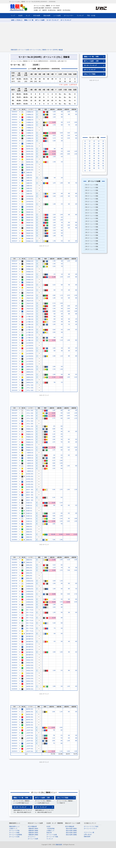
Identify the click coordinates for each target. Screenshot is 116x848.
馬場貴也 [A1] (29, 429)
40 (103, 153)
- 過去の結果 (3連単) (71, 828)
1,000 (61, 214)
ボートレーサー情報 (52, 836)
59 (94, 163)
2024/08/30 (14, 489)
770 (69, 125)
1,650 (54, 306)
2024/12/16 (14, 342)
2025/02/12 (14, 196)
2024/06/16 (14, 631)
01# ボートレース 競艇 (91, 184)
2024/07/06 (14, 596)
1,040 (61, 516)
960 (69, 670)
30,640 (53, 602)
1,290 (54, 298)
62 (85, 166)
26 (85, 148)
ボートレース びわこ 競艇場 (38, 49)
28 (94, 148)
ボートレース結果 (33, 838)
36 (85, 153)
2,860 (75, 122)
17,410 (53, 377)
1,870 (54, 183)
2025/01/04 (14, 337)
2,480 (61, 447)
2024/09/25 (14, 452)
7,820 (68, 132)
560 (76, 111)
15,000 (53, 340)
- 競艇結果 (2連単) (33, 832)
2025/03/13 (14, 127)
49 (94, 158)
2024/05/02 (14, 719)
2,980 (68, 311)
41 (85, 156)
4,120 (61, 502)
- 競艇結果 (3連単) (33, 828)
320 (76, 204)
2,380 (75, 311)
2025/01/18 (14, 287)
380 (62, 148)
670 (62, 151)
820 (54, 319)
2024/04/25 (14, 740)
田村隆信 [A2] (29, 238)
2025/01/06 (14, 329)
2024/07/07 (14, 591)
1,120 (53, 434)
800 (61, 410)
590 (69, 183)
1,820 (61, 521)
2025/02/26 (14, 164)
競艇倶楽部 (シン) (14, 826)
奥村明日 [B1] (29, 683)
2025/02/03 (14, 220)
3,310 (54, 284)
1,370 (53, 450)
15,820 (61, 377)
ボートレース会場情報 (15, 834)
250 (69, 319)
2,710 (75, 594)
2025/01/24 (14, 274)
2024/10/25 (14, 421)
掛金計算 (49, 832)
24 (98, 146)
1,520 (54, 117)
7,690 (53, 539)
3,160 (68, 521)
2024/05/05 (14, 689)
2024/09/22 (14, 465)
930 (54, 350)
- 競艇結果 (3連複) (33, 830)
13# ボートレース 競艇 (91, 218)
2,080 (54, 366)
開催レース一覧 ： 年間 (21, 797)
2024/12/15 (14, 345)
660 (76, 340)
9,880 (53, 428)
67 (85, 168)
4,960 (54, 295)
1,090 (68, 329)
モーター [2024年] (52, 49)
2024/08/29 (14, 492)
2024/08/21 (14, 513)
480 (76, 193)
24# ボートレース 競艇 (91, 249)
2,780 (54, 162)
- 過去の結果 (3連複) (71, 830)
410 (62, 263)
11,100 (53, 277)
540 (55, 177)
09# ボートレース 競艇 (91, 207)
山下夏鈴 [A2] (29, 316)
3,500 (68, 151)
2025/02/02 (14, 225)
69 (94, 168)
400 (61, 513)
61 (103, 163)
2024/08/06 (14, 523)
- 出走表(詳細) (51, 828)
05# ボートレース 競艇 (91, 196)
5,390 (54, 111)
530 (62, 135)
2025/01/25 (14, 269)
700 (69, 284)
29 (98, 148)
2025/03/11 (14, 138)
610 (62, 156)
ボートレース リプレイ (90, 828)
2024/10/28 (14, 390)
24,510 (54, 132)
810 (62, 329)
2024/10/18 (14, 434)
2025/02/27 (14, 159)
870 (54, 426)
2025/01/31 (14, 233)
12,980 (53, 521)
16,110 (53, 751)
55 (98, 161)
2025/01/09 (14, 316)
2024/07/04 (14, 604)
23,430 (53, 502)
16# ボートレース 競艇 (91, 227)
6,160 (53, 497)
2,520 (54, 220)
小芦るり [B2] (29, 385)
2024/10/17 (14, 439)
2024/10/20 (14, 428)
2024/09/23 (14, 460)
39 (98, 153)
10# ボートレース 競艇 (91, 210)
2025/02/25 (14, 167)
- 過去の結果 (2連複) (71, 834)
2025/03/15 (14, 117)
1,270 (75, 418)
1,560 (53, 436)
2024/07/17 (14, 575)
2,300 (54, 356)
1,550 (54, 114)
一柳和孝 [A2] (29, 452)
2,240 (61, 518)
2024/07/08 (14, 586)
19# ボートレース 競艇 (91, 235)
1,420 (75, 151)
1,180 (61, 196)
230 (62, 316)
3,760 (54, 369)
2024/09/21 (14, 468)
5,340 (54, 623)
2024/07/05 (14, 602)
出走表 (48, 826)
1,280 (54, 235)
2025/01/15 (14, 303)
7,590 (68, 570)
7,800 (53, 516)
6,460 (53, 489)
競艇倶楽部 (14, 49)
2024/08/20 (14, 518)
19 (98, 143)
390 (69, 313)
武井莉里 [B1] (29, 196)
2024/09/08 (14, 473)
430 (69, 214)
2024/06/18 (14, 623)
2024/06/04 (14, 633)
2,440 (54, 196)
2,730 (54, 125)
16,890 (53, 594)
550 (76, 114)
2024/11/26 (14, 377)
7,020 (68, 135)
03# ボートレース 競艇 (91, 190)
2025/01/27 (14, 241)
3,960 (53, 463)
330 (62, 348)
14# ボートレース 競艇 (91, 221)
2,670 (68, 295)
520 (61, 458)
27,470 (75, 534)
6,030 (75, 602)
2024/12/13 (14, 353)
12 (19, 188)
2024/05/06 (14, 683)
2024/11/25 (14, 379)
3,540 (61, 602)
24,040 (60, 534)
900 (62, 117)
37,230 (53, 447)
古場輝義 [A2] (29, 111)
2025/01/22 (14, 282)
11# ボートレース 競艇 (91, 212)
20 (103, 143)
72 (85, 170)
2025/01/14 (14, 306)
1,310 (54, 227)
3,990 (54, 686)
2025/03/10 (14, 140)
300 (62, 111)
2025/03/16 (14, 111)
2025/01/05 (14, 335)
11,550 (53, 415)
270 (62, 290)
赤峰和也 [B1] (29, 366)
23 (94, 146)
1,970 (53, 442)
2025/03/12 (14, 132)
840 (62, 193)
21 (85, 146)
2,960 (53, 518)
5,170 (54, 138)
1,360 (54, 324)
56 (103, 161)
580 (76, 313)
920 (54, 313)
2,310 (54, 230)
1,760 (54, 263)
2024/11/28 (14, 366)
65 (98, 166)
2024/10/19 (14, 431)
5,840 (68, 594)
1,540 (75, 154)
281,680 (53, 534)
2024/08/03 (14, 534)
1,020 (53, 468)
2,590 (53, 711)
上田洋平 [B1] (29, 727)
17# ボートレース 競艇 (91, 229)
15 (103, 141)
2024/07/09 (14, 580)
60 (98, 163)
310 (62, 138)
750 (62, 222)
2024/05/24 (14, 667)
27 (89, 148)
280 (69, 612)
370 (62, 162)
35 (103, 151)
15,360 (54, 154)
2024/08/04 (14, 531)
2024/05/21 (14, 678)
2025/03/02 (14, 146)
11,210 (54, 151)
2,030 (68, 415)
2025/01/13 (14, 311)
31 (85, 151)
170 (76, 319)
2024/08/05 (14, 529)
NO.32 (61, 49)
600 (62, 125)
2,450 (75, 447)
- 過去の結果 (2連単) (71, 832)
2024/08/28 (14, 494)
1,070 (68, 261)
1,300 (54, 204)
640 (76, 241)
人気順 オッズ (13, 828)
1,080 (61, 183)
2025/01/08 (14, 321)
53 (89, 161)
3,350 (54, 670)
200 (76, 431)
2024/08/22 (14, 508)
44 (94, 156)
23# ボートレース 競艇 (91, 246)
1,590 (54, 588)
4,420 (75, 377)
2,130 (54, 321)
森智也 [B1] (29, 565)
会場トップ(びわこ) (16, 20)
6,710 (54, 303)
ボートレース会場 (24, 49)
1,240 (75, 489)
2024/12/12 (14, 358)
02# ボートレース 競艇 (91, 187)
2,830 (54, 193)
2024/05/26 (14, 660)
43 (89, 156)
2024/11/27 (14, 371)
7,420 (68, 447)
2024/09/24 (14, 458)
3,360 (53, 465)
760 (61, 439)
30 (103, 148)
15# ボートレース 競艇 (91, 224)
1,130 (61, 311)
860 (55, 148)
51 (103, 158)
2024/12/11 (14, 361)
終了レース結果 (39, 20)
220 (62, 177)
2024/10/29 (14, 385)
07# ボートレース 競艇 (91, 201)
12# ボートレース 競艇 (91, 215)
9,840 (61, 132)
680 (76, 740)
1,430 (75, 415)
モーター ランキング (52, 20)
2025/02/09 (14, 209)
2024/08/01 (14, 559)
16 (85, 143)
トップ (13, 15)
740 (76, 183)
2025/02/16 (14, 193)
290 (62, 332)
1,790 (54, 241)
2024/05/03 (14, 717)
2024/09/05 (14, 484)
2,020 (54, 214)
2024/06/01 (14, 649)
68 (89, 168)
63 (89, 166)
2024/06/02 (14, 644)
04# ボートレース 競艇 (91, 193)
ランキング (50, 838)
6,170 (68, 122)
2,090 (61, 415)
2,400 (61, 303)
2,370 (54, 567)
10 (19, 122)
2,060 (54, 332)
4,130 (68, 559)
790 (69, 321)
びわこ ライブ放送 (62, 797)
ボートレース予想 (14, 830)
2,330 (68, 111)
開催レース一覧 (28, 20)
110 (62, 274)
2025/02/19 (14, 183)
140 (76, 324)
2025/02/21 (14, 172)
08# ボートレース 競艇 (91, 204)
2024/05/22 (14, 675)
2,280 (75, 559)
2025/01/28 (14, 238)
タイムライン (31, 836)
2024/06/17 (14, 625)
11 (19, 111)
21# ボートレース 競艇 (91, 241)
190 (62, 261)
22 (89, 146)
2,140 (61, 751)
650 (62, 122)
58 (89, 163)
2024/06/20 (14, 612)
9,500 (54, 311)
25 (103, 146)
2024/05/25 (14, 665)
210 (76, 505)
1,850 (54, 348)
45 (98, 156)
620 (69, 196)
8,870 (54, 135)
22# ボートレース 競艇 (91, 243)
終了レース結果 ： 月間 (42, 797)
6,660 (75, 570)
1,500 (68, 489)
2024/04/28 (14, 727)
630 (76, 138)
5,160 (68, 413)
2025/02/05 (14, 212)
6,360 (54, 140)
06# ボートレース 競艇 (91, 198)
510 (76, 374)
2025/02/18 (14, 185)
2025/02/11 (14, 198)
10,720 (53, 617)
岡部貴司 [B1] (29, 212)
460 (76, 135)
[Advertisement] (58, 35)
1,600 (61, 652)
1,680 (53, 458)
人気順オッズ (50, 830)
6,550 (68, 751)
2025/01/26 (14, 263)
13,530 (53, 413)
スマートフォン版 (89, 832)
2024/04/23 (14, 748)
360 (69, 204)
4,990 (68, 154)
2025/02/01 (14, 230)
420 (69, 450)
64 (94, 166)
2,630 (54, 580)
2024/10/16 (14, 444)
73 (89, 170)
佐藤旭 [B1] (29, 172)
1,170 (61, 295)
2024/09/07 (14, 479)
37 (89, 153)
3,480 (61, 460)
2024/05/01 (14, 724)
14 (98, 141)
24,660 (53, 727)
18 (94, 143)
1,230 (61, 580)
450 (69, 711)
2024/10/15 (14, 447)
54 (94, 161)
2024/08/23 (14, 502)
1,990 (54, 374)
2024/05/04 (14, 711)
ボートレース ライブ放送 (91, 826)
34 (98, 151)
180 (62, 306)
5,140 (61, 340)
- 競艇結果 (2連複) (33, 834)
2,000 (68, 308)
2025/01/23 (14, 277)
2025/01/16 (14, 298)
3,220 (54, 266)
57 (85, 163)
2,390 (54, 583)
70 (98, 168)
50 (98, 158)
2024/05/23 (14, 670)
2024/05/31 (14, 652)
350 (76, 261)
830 (69, 348)
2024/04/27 (14, 732)
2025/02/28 (14, 156)
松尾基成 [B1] (29, 581)
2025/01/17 (14, 292)
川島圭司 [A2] (29, 287)
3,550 (54, 607)
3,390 (75, 751)
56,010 (68, 534)
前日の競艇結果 (69, 826)
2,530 (68, 138)
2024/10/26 (14, 415)
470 (62, 204)
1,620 (68, 686)
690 (69, 114)
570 (62, 241)
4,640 (54, 329)
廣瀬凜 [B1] (29, 524)
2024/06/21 (14, 609)
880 (54, 505)
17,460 (53, 559)
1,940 (75, 132)
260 (76, 284)
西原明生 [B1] (29, 146)
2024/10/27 (14, 413)
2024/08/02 (14, 539)
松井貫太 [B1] (29, 473)
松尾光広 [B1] (29, 660)
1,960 (61, 154)
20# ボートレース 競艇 (91, 238)
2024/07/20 (14, 565)
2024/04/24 (14, 746)
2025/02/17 (14, 188)
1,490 (54, 217)
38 (94, 153)
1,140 (54, 233)
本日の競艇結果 (32, 826)
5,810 (54, 565)
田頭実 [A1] (29, 502)
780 (54, 382)
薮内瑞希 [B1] (29, 633)
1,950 (53, 523)
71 (103, 168)
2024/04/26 (14, 738)
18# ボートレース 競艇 (91, 232)
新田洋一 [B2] (29, 489)
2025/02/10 (14, 204)
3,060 (53, 740)
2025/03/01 (14, 151)
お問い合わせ (88, 834)
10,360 (68, 602)
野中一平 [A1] (29, 610)
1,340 (68, 465)
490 (69, 193)
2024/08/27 (14, 500)
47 (85, 158)
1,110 (61, 356)
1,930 (54, 156)
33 (94, 151)
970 (54, 641)
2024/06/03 (14, 638)
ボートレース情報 (14, 832)
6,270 (53, 460)
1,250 (75, 413)
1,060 (68, 306)
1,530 (68, 277)
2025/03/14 (14, 122)
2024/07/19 (14, 570)
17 (89, 143)
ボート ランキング (66, 20)
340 (61, 431)
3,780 (54, 308)
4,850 (61, 727)
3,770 (53, 418)
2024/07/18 (14, 573)
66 (103, 166)
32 (89, 151)
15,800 (53, 570)
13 (94, 141)
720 (62, 266)
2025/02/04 (14, 214)
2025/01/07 (14, 324)
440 (62, 140)
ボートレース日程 (14, 836)
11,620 (54, 122)
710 (76, 588)
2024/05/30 (14, 657)
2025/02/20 (14, 177)
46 (103, 156)
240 (76, 125)
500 (62, 233)
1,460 (54, 604)
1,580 (68, 418)
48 (89, 158)
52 (85, 161)
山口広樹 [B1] (29, 343)
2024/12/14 (14, 350)
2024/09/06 (14, 481)
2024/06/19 (14, 617)
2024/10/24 (14, 423)
